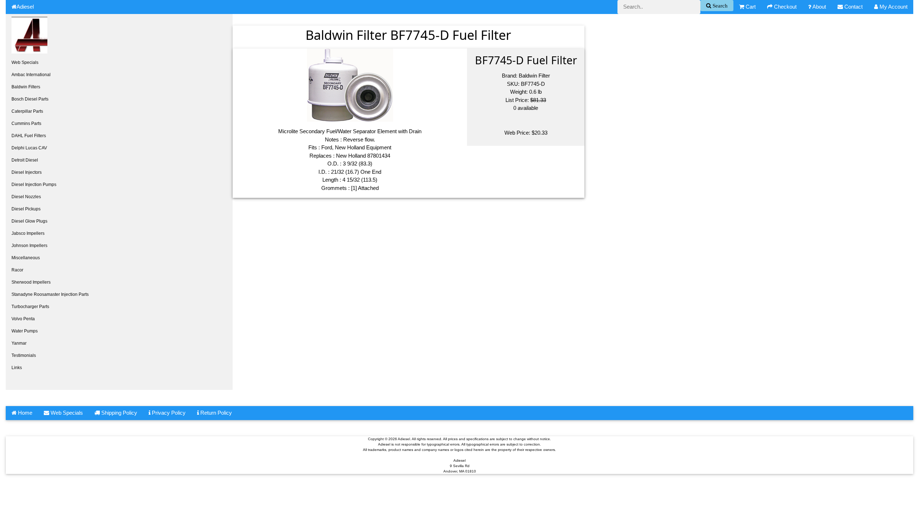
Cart (750, 7)
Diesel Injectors (26, 172)
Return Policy (215, 413)
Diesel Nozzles (26, 196)
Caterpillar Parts (27, 111)
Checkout (785, 7)
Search (719, 5)
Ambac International (31, 74)
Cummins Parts (26, 123)
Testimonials (23, 355)
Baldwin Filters (25, 86)
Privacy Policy (168, 413)
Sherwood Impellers (31, 282)
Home (24, 413)
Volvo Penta (23, 318)
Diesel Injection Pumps (33, 184)
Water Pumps (24, 331)
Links (16, 367)
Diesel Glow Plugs (29, 221)
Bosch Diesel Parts (29, 99)
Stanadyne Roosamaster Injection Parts (50, 294)
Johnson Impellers (29, 245)
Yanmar (19, 343)
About (818, 7)
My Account (893, 7)
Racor (17, 270)
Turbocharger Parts (30, 306)
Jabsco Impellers (28, 233)
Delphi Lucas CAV (29, 147)
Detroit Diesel (24, 160)
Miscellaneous (25, 257)
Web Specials (24, 62)
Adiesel (25, 7)
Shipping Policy (118, 413)
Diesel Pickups (26, 208)
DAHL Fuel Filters (28, 135)
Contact (853, 7)
